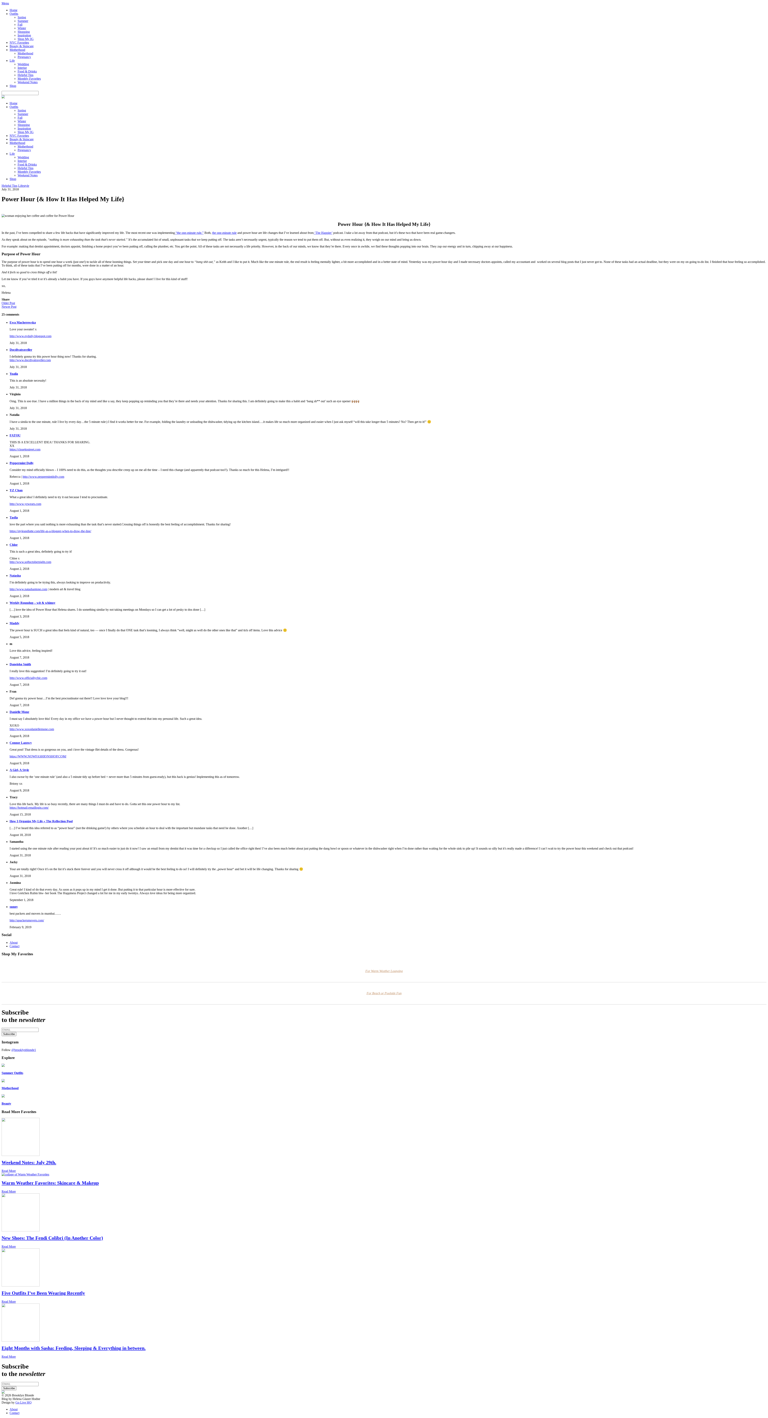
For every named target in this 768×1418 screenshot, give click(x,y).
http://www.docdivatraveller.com (30, 360)
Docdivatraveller (21, 349)
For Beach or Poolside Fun (384, 993)
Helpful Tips (25, 75)
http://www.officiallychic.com (28, 678)
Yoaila (14, 373)
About (14, 942)
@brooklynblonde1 (23, 1050)
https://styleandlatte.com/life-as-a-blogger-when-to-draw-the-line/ (50, 531)
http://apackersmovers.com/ (27, 920)
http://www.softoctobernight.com (30, 562)
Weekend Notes (28, 82)
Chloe (14, 544)
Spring (22, 17)
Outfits (14, 13)
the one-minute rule (224, 232)
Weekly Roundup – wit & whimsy (32, 602)
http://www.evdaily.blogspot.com (30, 336)
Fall (20, 24)
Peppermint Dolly (22, 463)
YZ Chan (16, 490)
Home (13, 10)
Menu (5, 3)
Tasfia (14, 517)
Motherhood (17, 49)
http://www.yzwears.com (25, 504)
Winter (22, 28)
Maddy (14, 623)
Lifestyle (23, 185)
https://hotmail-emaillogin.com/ (29, 807)
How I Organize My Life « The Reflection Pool (41, 821)
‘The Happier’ (323, 232)
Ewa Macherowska (23, 322)
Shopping (24, 31)
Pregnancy (24, 57)
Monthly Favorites (29, 78)
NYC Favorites (19, 42)
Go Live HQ (23, 1402)
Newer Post (9, 306)
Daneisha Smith (20, 664)
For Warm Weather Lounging (384, 971)
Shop (13, 85)
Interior (22, 67)
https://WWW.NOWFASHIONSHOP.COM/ (38, 756)
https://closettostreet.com (25, 449)
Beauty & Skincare (22, 46)
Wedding (23, 64)
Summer (23, 21)
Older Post (8, 303)
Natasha (15, 575)
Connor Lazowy (21, 742)
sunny (14, 906)
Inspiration (24, 35)
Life (12, 60)
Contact (14, 946)
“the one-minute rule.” (189, 232)
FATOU (15, 435)
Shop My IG (26, 39)
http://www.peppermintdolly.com (43, 476)
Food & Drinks (27, 71)
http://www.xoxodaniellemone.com (32, 729)
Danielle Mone (19, 712)
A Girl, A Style (19, 770)
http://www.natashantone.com (28, 589)
